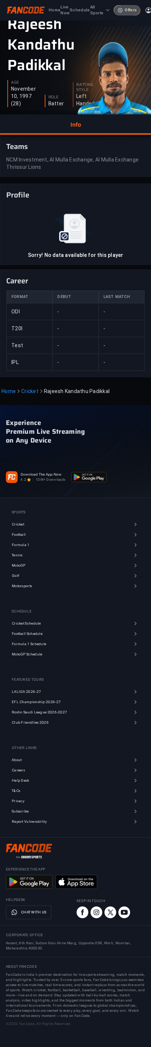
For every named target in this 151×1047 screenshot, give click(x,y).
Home (8, 391)
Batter (56, 103)
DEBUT (64, 296)
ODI (15, 312)
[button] (75, 125)
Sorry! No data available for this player (75, 255)
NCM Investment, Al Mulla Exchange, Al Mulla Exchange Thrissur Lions (72, 163)
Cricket (29, 391)
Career (17, 281)
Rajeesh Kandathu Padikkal (41, 45)
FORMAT (19, 296)
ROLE (53, 97)
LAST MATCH (116, 296)
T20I (16, 328)
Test (17, 345)
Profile (17, 195)
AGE (15, 82)
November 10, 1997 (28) (23, 96)
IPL (15, 362)
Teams (17, 146)
